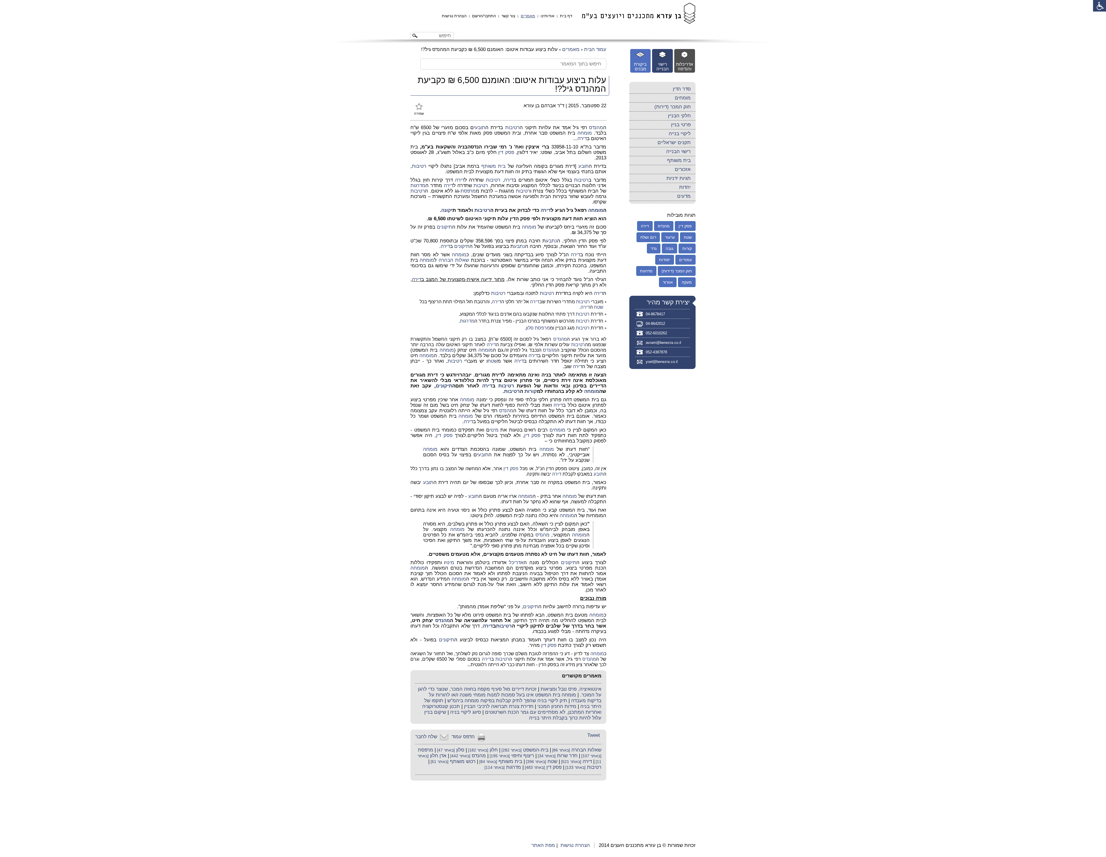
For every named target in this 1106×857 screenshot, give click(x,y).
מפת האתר (543, 845)
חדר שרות (567, 755)
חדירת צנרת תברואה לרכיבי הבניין (498, 706)
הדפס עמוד (463, 736)
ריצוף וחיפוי (522, 755)
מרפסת (468, 191)
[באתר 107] (590, 756)
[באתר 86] (560, 750)
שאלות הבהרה (454, 260)
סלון (530, 327)
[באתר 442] (459, 756)
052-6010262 (656, 333)
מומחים (557, 430)
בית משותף (493, 166)
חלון (494, 750)
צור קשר (508, 16)
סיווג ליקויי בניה (465, 712)
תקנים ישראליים (674, 142)
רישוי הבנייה (678, 151)
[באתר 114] (494, 767)
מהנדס (596, 127)
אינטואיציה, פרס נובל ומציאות (571, 689)
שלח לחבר (426, 736)
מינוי (494, 430)
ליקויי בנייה (680, 133)
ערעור (670, 237)
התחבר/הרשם (484, 16)
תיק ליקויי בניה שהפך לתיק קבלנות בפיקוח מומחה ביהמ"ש (507, 700)
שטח (598, 307)
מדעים (684, 196)
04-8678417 (655, 314)
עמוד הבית (595, 49)
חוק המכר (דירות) (672, 107)
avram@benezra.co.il (663, 342)
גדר (654, 248)
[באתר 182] (477, 750)
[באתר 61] (438, 762)
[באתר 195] (499, 756)
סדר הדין (682, 89)
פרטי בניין (681, 124)
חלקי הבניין (679, 115)
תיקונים (444, 227)
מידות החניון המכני (556, 706)
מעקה (687, 282)
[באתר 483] (534, 767)
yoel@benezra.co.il (662, 361)
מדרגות (417, 185)
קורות (530, 391)
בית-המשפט (535, 750)
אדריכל (516, 562)
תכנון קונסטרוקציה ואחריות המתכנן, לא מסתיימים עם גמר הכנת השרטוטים (511, 709)
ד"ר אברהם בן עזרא (544, 105)
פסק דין (506, 152)
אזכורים (683, 169)
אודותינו (547, 16)
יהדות (685, 187)
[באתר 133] (575, 767)
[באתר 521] (570, 762)
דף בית (566, 16)
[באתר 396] (535, 762)
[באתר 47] (445, 750)
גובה (669, 248)
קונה (446, 210)
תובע (480, 127)
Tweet (593, 735)
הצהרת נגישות (454, 16)
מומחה (584, 133)
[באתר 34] (546, 756)
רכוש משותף (463, 761)
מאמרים (528, 16)
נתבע (551, 241)
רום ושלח (648, 237)
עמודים (685, 259)
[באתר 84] (487, 762)
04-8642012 (655, 323)
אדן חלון (438, 755)
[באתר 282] (511, 750)
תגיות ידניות (678, 178)
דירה (582, 138)
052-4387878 (656, 352)
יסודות (664, 259)
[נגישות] (1099, 6)
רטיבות (512, 127)
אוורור (668, 282)
